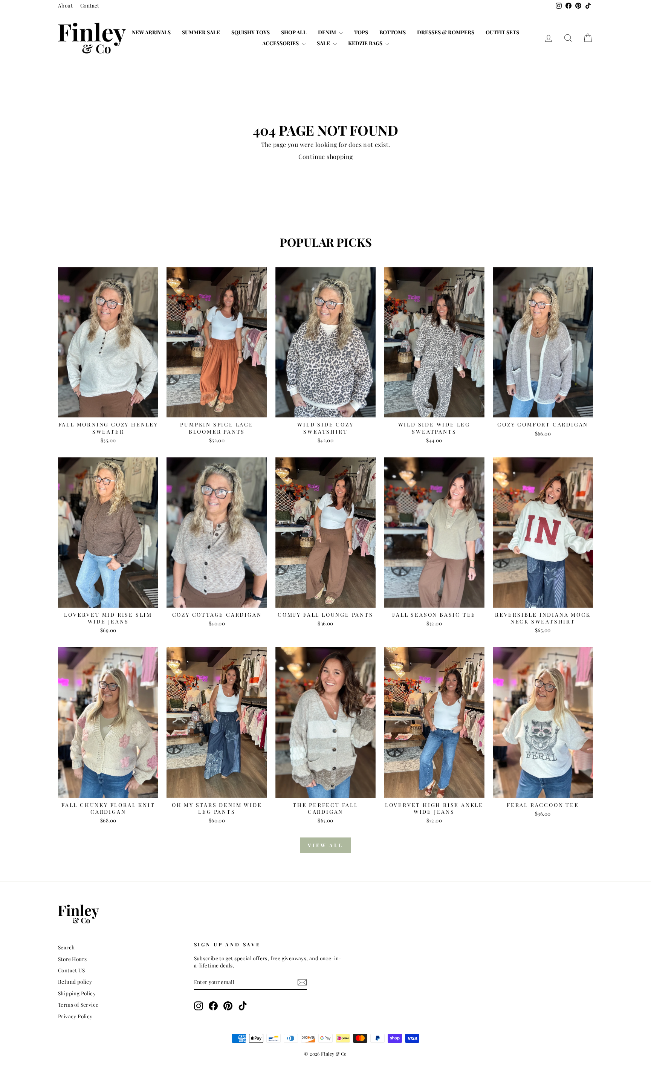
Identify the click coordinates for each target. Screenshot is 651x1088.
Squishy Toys (250, 32)
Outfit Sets (502, 32)
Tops (361, 32)
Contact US (71, 970)
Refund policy (75, 981)
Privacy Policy (75, 1016)
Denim (327, 32)
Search (66, 947)
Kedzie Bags (366, 43)
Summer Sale (201, 32)
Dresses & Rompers (445, 32)
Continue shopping (325, 156)
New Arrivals (151, 32)
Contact (89, 5)
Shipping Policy (77, 993)
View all (325, 845)
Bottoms (392, 32)
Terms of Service (78, 1004)
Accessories (281, 43)
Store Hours (72, 958)
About (65, 5)
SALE (324, 43)
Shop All (294, 32)
